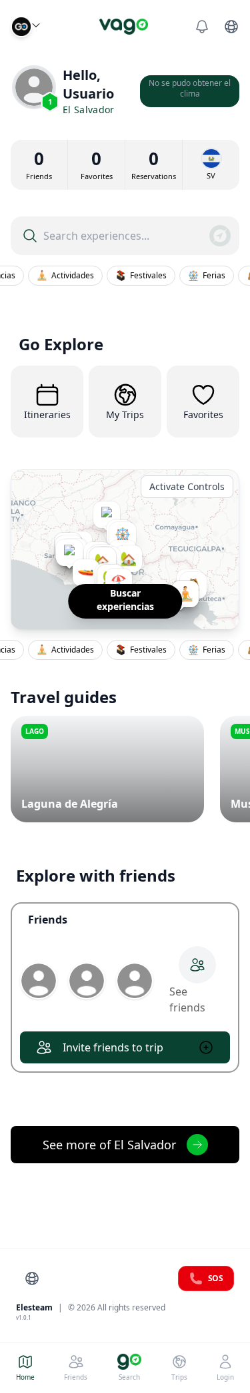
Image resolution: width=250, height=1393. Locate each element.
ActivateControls (187, 486)
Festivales (145, 275)
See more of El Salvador (109, 1145)
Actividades (69, 275)
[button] (81, 573)
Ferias (210, 275)
